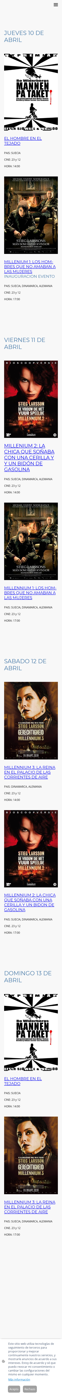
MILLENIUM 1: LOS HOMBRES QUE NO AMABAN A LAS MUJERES (30, 266)
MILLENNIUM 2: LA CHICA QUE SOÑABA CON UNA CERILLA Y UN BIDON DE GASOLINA (30, 902)
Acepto (14, 1389)
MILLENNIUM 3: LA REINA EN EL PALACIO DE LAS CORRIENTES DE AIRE (29, 772)
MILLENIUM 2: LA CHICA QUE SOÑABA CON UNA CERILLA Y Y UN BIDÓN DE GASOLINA (29, 457)
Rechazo (29, 1389)
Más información (19, 1379)
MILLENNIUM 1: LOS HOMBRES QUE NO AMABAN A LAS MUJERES (30, 592)
